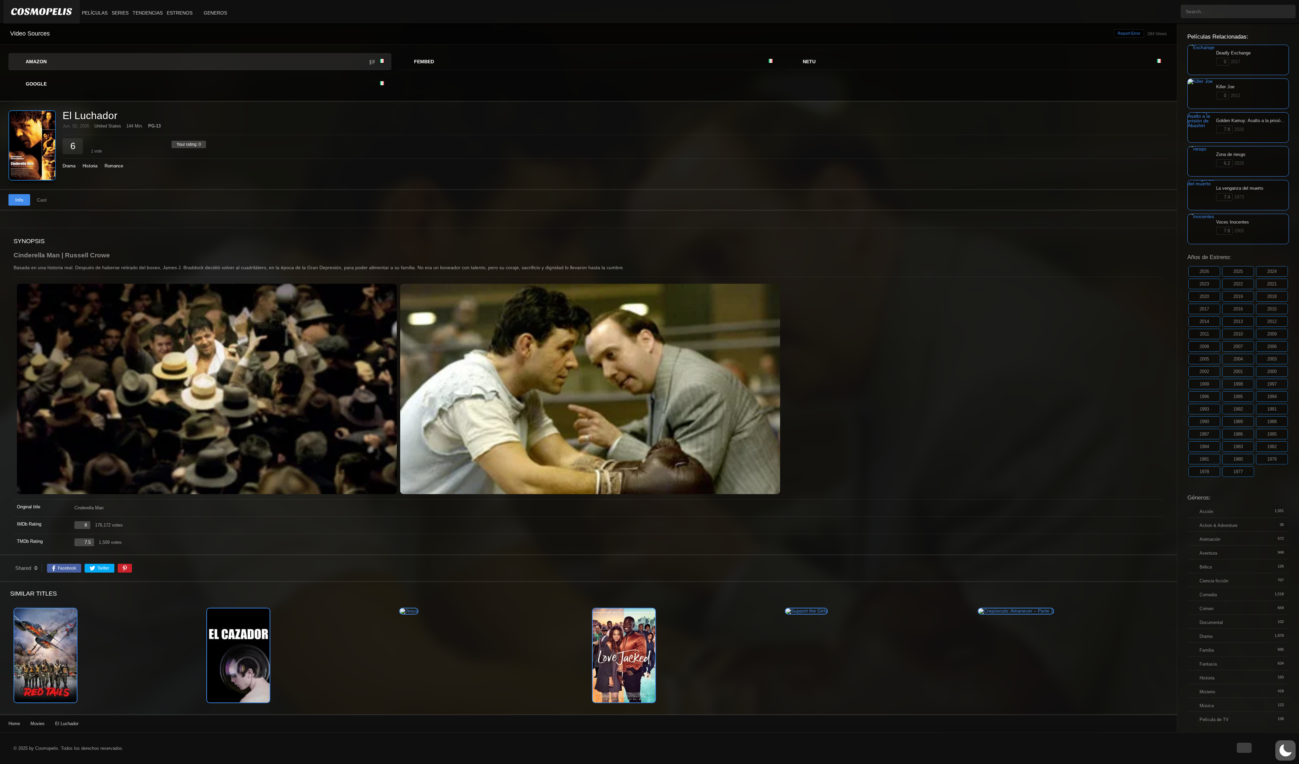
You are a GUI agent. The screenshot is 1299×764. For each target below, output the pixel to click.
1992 (1238, 409)
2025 (1238, 271)
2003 (1272, 359)
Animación (1210, 539)
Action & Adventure (1218, 525)
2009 (1272, 334)
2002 (1204, 371)
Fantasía (1208, 664)
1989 (1238, 421)
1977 (1238, 471)
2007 (1238, 346)
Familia (1207, 650)
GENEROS (215, 13)
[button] (1285, 750)
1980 (1238, 459)
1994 (1272, 396)
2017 (1204, 308)
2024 (1272, 271)
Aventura (1208, 553)
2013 (1238, 321)
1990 (1204, 421)
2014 (1204, 321)
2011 (1204, 334)
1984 (1204, 446)
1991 (1272, 409)
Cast (42, 200)
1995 (1238, 396)
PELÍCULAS (95, 13)
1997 (1272, 384)
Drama (69, 166)
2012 (1272, 321)
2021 (1272, 283)
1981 (1204, 459)
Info (19, 200)
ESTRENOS (179, 13)
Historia (90, 166)
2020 (1204, 296)
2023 (1204, 283)
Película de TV (1214, 719)
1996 (1204, 396)
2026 (1204, 271)
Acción (1206, 511)
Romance (114, 166)
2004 (1238, 359)
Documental (1211, 622)
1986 (1238, 434)
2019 (1238, 296)
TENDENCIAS (148, 13)
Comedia (1208, 594)
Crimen (1206, 608)
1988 (1272, 421)
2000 (1272, 371)
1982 (1272, 446)
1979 (1272, 459)
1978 (1204, 471)
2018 (1272, 296)
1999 (1204, 384)
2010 (1238, 334)
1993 (1204, 409)
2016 (1238, 308)
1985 (1272, 434)
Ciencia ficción (1214, 580)
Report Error (1129, 33)
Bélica (1206, 567)
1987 (1204, 434)
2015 (1272, 308)
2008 (1204, 346)
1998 (1238, 384)
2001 (1238, 371)
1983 (1238, 446)
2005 (1204, 359)
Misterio (1207, 691)
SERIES (120, 13)
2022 (1238, 283)
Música (1207, 705)
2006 (1272, 346)
